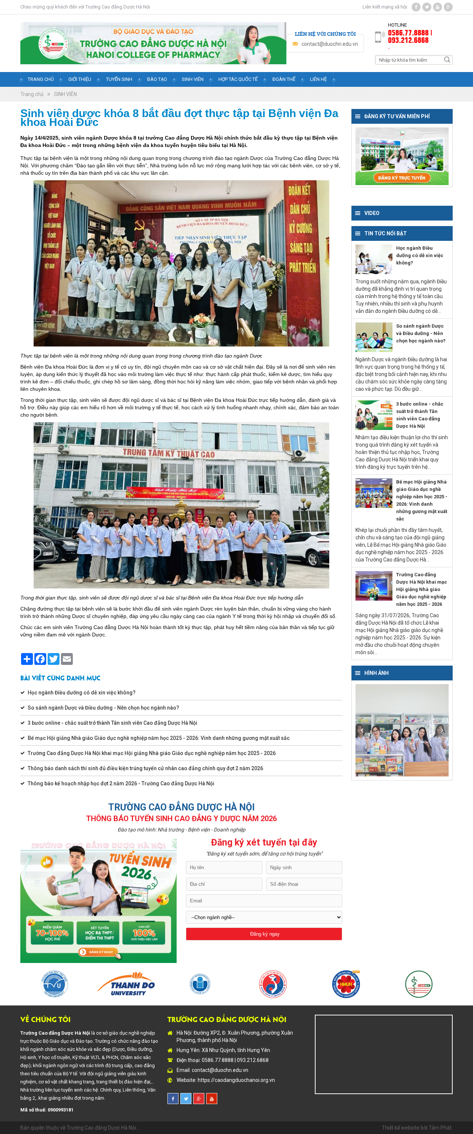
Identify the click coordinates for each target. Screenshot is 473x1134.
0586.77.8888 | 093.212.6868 (410, 35)
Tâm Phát (440, 1128)
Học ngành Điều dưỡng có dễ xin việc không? (82, 693)
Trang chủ (41, 79)
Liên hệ (318, 79)
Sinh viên (193, 79)
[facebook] (416, 7)
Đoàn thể (283, 79)
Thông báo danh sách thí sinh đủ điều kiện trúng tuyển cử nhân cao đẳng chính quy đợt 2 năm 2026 (145, 768)
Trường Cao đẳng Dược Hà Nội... (103, 1128)
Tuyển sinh (119, 79)
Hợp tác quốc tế (238, 79)
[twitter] (426, 7)
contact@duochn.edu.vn (330, 44)
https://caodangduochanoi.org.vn (236, 1080)
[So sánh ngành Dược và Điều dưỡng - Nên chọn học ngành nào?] (373, 337)
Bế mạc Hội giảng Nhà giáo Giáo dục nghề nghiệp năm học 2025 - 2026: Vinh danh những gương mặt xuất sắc (159, 738)
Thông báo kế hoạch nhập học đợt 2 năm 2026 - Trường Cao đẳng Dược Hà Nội (121, 783)
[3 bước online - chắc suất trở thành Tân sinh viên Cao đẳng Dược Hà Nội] (373, 415)
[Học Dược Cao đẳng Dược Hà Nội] (402, 730)
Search (447, 59)
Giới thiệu (79, 79)
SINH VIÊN (65, 94)
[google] (448, 7)
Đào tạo (157, 79)
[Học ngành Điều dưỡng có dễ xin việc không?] (373, 259)
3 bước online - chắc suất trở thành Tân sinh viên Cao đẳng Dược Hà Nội (112, 723)
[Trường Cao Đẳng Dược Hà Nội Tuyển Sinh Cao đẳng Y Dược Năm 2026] (153, 43)
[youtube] (437, 7)
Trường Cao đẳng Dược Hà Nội (117, 7)
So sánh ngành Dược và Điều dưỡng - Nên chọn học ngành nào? (103, 708)
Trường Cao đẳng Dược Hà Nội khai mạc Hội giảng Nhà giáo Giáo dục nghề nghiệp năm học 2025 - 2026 (152, 753)
